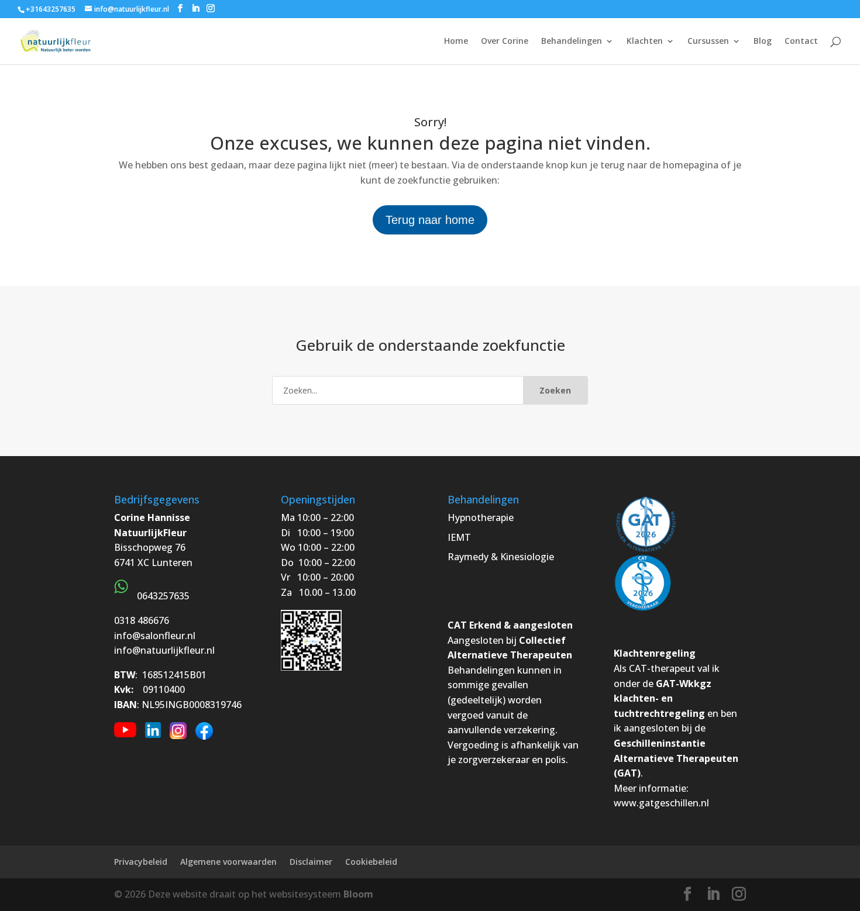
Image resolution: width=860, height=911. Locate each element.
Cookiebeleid (371, 861)
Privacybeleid (140, 861)
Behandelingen (571, 41)
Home (456, 41)
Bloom (358, 894)
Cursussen (708, 41)
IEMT (459, 537)
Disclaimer (311, 861)
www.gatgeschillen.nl (661, 802)
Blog (763, 41)
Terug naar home (430, 219)
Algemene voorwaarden (228, 861)
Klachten (645, 41)
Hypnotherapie (481, 517)
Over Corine (504, 41)
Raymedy (468, 556)
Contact (801, 41)
